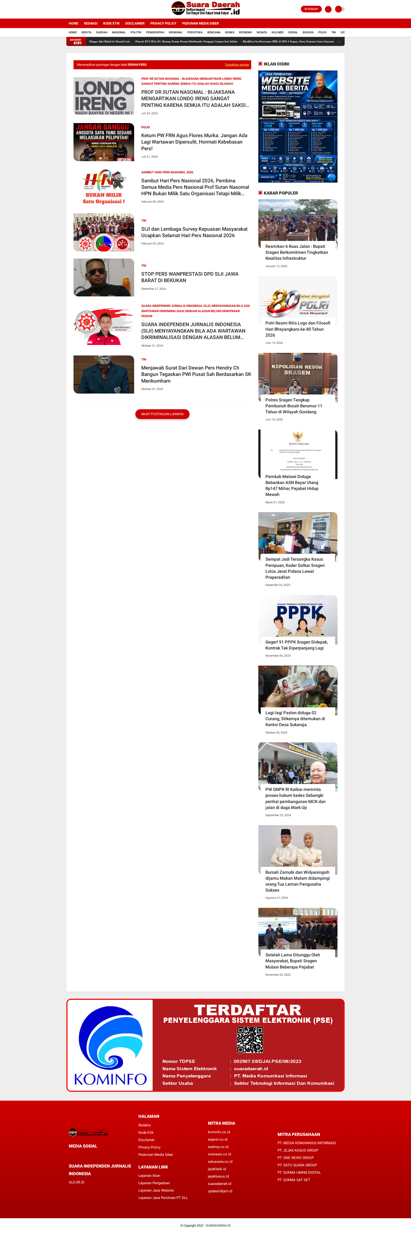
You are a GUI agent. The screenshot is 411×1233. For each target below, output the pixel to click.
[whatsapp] (83, 1155)
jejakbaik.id (217, 1169)
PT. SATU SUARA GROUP (297, 1165)
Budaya (308, 32)
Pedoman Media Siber (200, 23)
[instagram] (80, 9)
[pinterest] (89, 1155)
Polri (322, 32)
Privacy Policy (163, 23)
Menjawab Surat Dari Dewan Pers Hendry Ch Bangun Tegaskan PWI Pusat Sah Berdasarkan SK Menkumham (196, 374)
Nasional (119, 32)
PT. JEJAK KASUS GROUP (298, 1150)
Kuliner (278, 32)
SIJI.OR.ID (76, 1182)
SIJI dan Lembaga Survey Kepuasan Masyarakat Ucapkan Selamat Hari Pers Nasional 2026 (194, 232)
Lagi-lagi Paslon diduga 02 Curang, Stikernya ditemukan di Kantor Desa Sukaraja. (295, 718)
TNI (333, 32)
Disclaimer (135, 23)
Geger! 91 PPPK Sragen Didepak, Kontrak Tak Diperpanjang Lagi (296, 644)
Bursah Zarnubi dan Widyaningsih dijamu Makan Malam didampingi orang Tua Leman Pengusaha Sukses (297, 881)
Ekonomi (245, 32)
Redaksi (91, 23)
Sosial (293, 32)
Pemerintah (155, 32)
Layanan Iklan (149, 1175)
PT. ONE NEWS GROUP (296, 1158)
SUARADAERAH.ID (218, 1225)
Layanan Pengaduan (154, 1183)
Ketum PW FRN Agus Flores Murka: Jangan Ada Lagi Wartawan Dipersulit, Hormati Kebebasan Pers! (194, 142)
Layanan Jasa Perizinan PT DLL (163, 1198)
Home (73, 23)
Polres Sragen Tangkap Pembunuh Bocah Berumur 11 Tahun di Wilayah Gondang (293, 405)
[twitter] (74, 9)
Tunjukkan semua (237, 64)
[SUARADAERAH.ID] (205, 15)
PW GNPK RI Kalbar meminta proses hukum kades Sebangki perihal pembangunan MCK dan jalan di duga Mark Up (295, 798)
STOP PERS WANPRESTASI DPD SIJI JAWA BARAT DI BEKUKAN (190, 277)
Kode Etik (111, 23)
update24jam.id (220, 1191)
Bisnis (229, 32)
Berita (86, 32)
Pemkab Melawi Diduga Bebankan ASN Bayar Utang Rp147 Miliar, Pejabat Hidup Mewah (291, 485)
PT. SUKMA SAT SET (294, 1180)
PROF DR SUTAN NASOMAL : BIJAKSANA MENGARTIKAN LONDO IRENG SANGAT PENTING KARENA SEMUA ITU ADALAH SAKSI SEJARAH (193, 99)
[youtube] (87, 9)
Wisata (262, 32)
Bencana (213, 32)
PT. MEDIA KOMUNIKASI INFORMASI (307, 1143)
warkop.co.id (218, 1147)
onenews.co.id (219, 1154)
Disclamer (146, 1140)
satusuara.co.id (220, 1161)
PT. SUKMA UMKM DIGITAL (299, 1172)
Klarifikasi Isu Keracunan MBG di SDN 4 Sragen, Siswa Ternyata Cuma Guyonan (258, 41)
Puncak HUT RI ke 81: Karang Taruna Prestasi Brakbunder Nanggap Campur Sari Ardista (157, 41)
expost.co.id (217, 1139)
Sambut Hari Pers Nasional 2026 (167, 172)
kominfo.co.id (219, 1132)
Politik (136, 32)
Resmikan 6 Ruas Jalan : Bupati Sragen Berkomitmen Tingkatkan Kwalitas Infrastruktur (296, 252)
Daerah (101, 32)
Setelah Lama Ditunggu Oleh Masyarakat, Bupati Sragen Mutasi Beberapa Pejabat (292, 960)
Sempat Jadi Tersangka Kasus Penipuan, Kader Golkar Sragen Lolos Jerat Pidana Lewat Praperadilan (295, 568)
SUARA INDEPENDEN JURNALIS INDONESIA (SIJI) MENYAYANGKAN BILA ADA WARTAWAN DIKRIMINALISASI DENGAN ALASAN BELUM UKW (193, 331)
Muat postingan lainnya (162, 414)
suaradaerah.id (219, 1184)
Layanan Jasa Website (156, 1190)
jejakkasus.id (218, 1176)
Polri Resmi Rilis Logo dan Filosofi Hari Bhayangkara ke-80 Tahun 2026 (297, 328)
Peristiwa (195, 32)
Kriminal (176, 32)
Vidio (344, 32)
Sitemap (311, 9)
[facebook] (67, 9)
